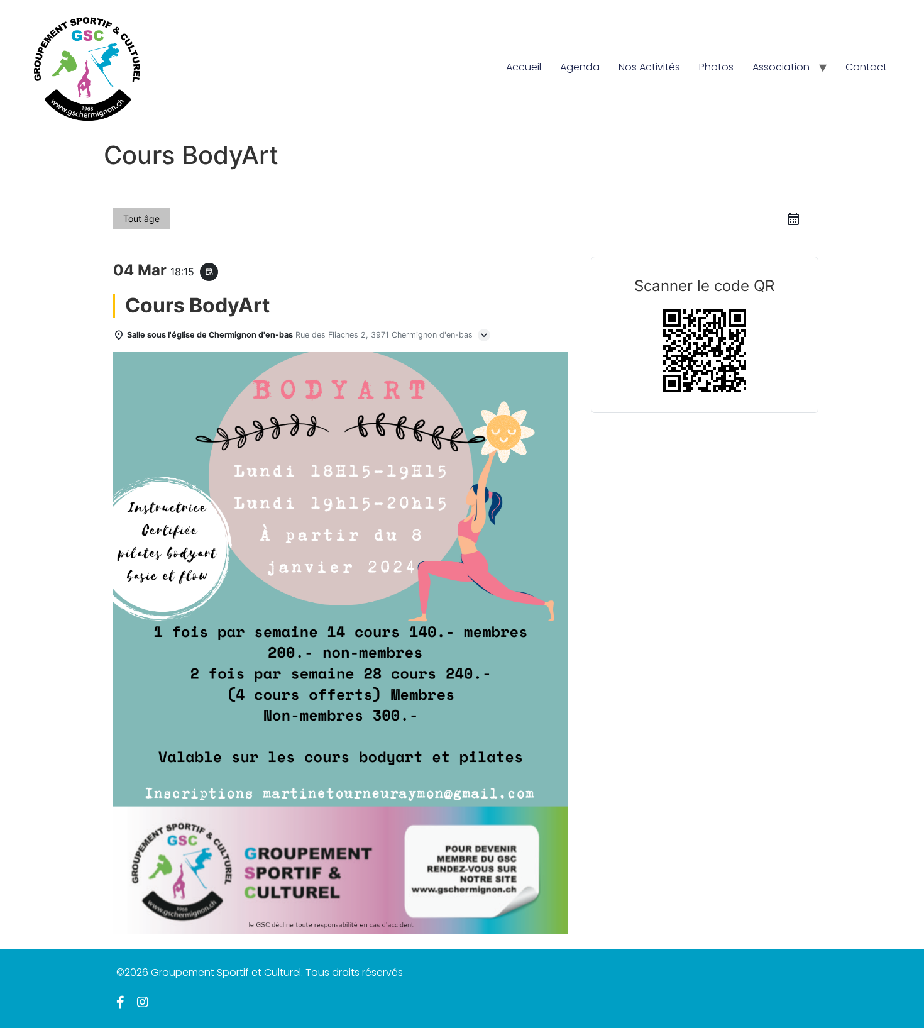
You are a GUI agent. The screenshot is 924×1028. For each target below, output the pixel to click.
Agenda (580, 67)
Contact (866, 67)
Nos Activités (649, 67)
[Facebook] (120, 1002)
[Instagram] (142, 1002)
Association (781, 67)
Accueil (523, 67)
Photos (716, 67)
